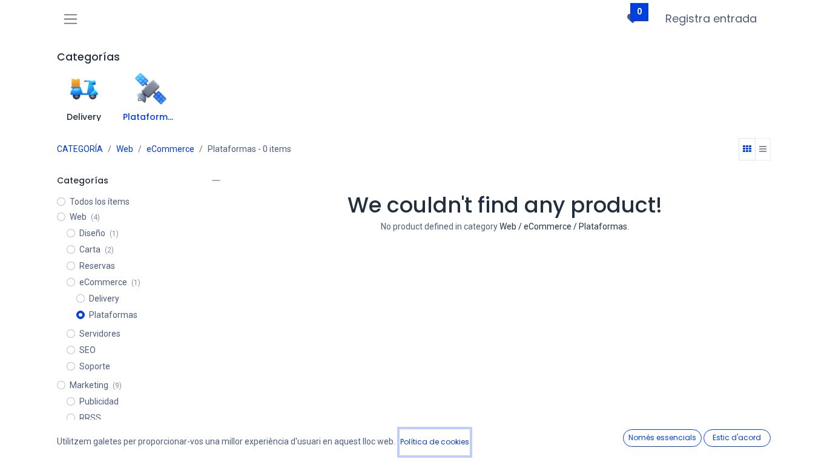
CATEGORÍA (80, 149)
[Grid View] (747, 149)
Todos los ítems (100, 201)
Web (124, 149)
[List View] (763, 149)
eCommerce (170, 149)
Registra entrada (711, 18)
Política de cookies (434, 442)
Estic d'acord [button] (737, 437)
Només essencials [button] (662, 437)
